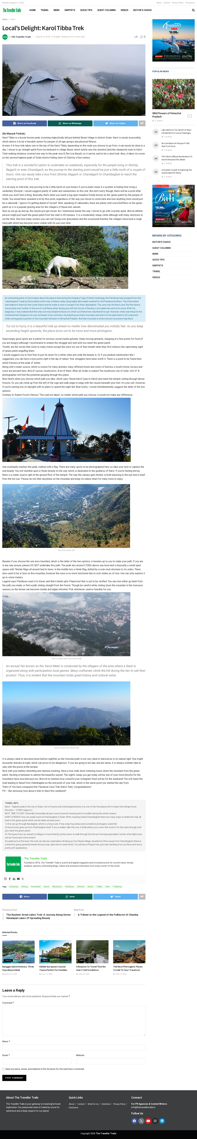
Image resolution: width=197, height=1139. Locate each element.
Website (80, 1055)
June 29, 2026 (83, 974)
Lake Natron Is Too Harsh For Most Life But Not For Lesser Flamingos (176, 131)
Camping (13, 887)
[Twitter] (22, 879)
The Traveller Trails (21, 37)
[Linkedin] (14, 879)
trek (107, 887)
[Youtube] (18, 879)
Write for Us (93, 1104)
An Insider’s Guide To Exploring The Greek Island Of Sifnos (177, 171)
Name (6, 1041)
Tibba (99, 887)
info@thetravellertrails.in (143, 1107)
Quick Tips (86, 10)
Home (4, 19)
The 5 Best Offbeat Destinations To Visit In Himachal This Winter (177, 158)
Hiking (25, 887)
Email (6, 1055)
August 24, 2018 (43, 37)
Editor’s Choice (142, 10)
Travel (45, 10)
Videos (124, 10)
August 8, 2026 (10, 974)
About (159, 3)
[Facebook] (9, 879)
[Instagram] (5, 879)
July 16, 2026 (46, 974)
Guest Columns (106, 10)
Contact (166, 3)
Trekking (117, 887)
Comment (8, 1002)
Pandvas (69, 887)
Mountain (57, 887)
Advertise (106, 1104)
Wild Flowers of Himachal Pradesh (166, 114)
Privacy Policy (178, 3)
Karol (46, 887)
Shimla (80, 887)
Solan (90, 887)
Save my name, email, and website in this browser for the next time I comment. (45, 1069)
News (57, 10)
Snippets (69, 10)
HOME (32, 10)
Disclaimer (190, 3)
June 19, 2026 (120, 974)
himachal (35, 887)
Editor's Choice (161, 242)
